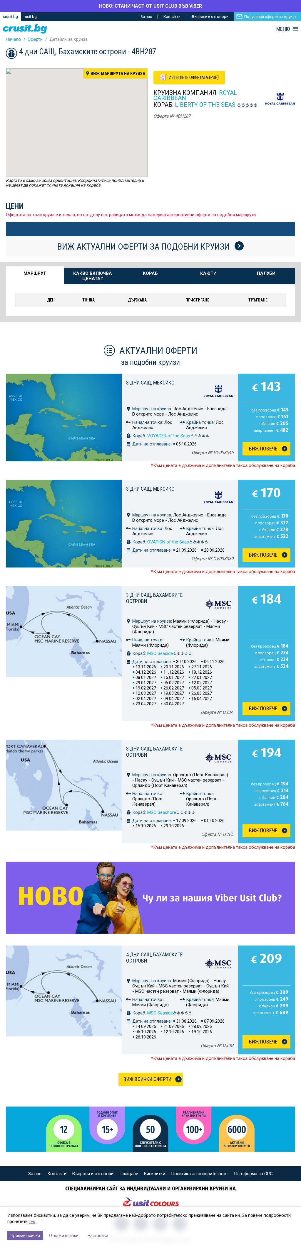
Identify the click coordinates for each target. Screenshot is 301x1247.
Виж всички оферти (147, 1079)
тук (32, 1221)
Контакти (171, 16)
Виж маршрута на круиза (118, 73)
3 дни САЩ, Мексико (150, 382)
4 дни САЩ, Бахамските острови (154, 957)
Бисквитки (154, 1173)
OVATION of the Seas (168, 542)
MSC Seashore (161, 812)
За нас (146, 16)
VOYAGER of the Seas (168, 435)
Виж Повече (263, 448)
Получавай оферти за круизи (270, 16)
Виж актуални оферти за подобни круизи (144, 246)
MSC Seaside (160, 653)
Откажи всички (63, 1235)
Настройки (98, 1235)
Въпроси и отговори (210, 16)
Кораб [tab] (150, 273)
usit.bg (31, 16)
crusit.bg (10, 16)
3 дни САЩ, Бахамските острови (154, 598)
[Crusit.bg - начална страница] (25, 29)
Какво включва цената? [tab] (92, 276)
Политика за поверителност (199, 1173)
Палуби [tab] (266, 273)
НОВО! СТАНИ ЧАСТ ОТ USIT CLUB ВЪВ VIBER (150, 6)
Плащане (128, 1173)
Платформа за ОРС (253, 1173)
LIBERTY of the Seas (205, 104)
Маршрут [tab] (35, 273)
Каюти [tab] (208, 273)
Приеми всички (25, 1235)
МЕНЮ (283, 29)
